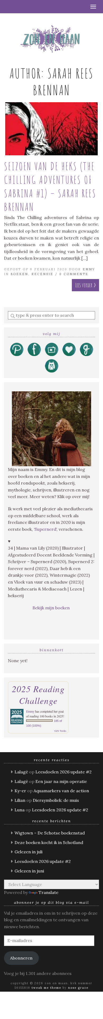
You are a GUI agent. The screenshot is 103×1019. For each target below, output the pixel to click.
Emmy (89, 269)
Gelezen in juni (29, 871)
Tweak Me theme (46, 988)
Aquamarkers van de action (61, 790)
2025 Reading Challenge (38, 694)
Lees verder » (85, 285)
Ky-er (20, 790)
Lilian (20, 800)
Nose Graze (78, 988)
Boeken (19, 274)
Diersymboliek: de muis (56, 800)
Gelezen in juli (29, 851)
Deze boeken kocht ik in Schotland (49, 842)
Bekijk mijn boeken (51, 607)
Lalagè (21, 771)
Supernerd (45, 529)
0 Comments (73, 274)
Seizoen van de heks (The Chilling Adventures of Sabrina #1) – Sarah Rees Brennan (50, 186)
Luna (20, 809)
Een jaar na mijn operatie (61, 781)
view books (60, 731)
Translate (48, 892)
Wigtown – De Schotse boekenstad (50, 833)
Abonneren (21, 958)
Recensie (42, 274)
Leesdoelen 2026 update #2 (63, 771)
